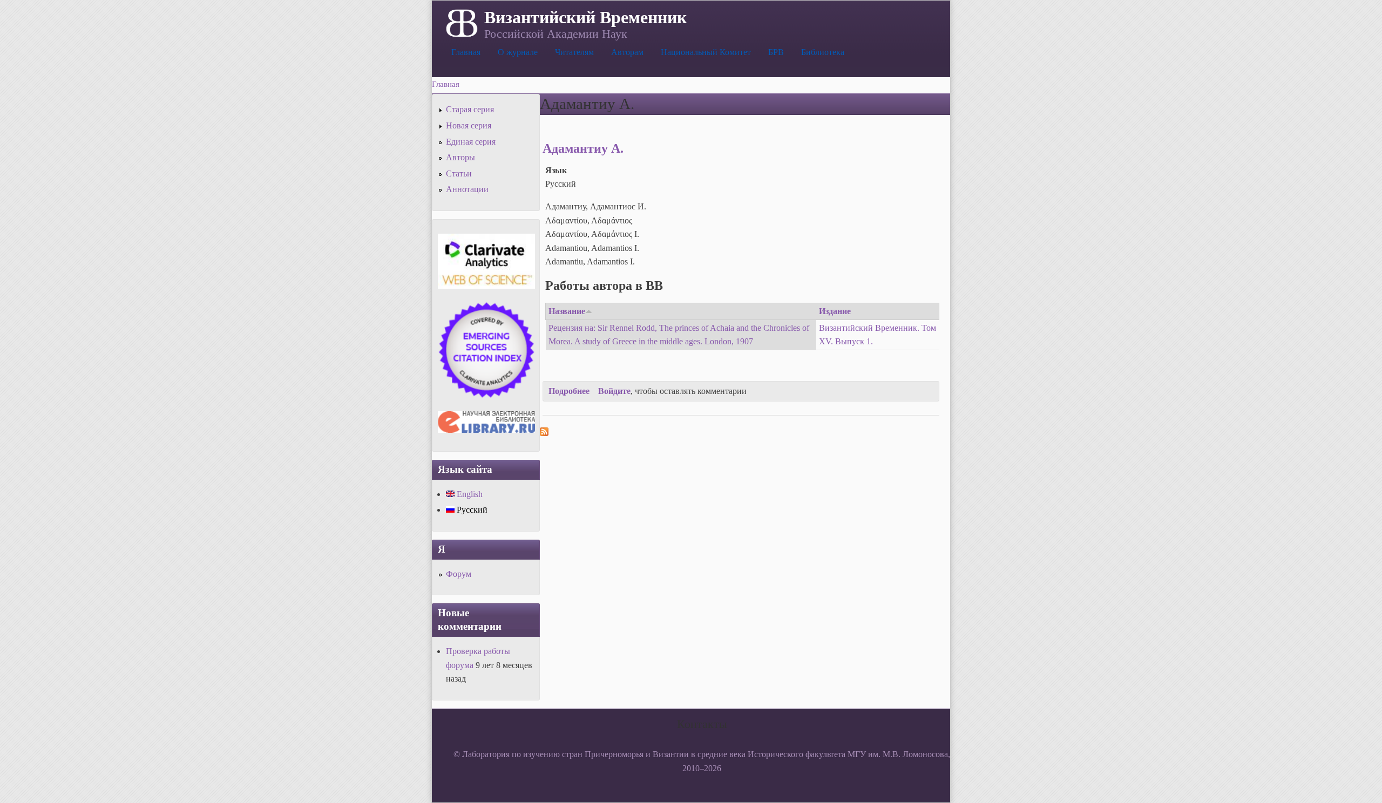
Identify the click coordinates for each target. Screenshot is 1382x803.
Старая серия (470, 109)
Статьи (459, 173)
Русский (471, 509)
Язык (556, 170)
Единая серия (471, 141)
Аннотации (467, 189)
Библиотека (822, 52)
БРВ (776, 52)
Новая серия (468, 125)
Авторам (627, 52)
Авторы (460, 157)
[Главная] (461, 22)
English (469, 494)
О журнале (518, 52)
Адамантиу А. (583, 148)
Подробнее (569, 391)
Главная (465, 52)
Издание (835, 311)
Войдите (614, 391)
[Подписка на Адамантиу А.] (544, 433)
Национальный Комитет (706, 52)
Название (566, 311)
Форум (458, 574)
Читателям (574, 52)
